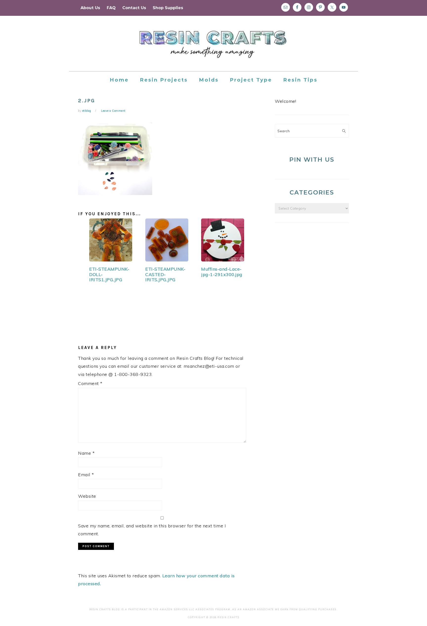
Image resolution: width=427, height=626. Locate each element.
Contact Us (134, 7)
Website (87, 496)
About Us (90, 7)
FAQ (111, 7)
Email (86, 474)
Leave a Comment (113, 110)
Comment (90, 383)
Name (86, 453)
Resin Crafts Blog (213, 48)
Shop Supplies (168, 7)
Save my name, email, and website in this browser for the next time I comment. (152, 530)
